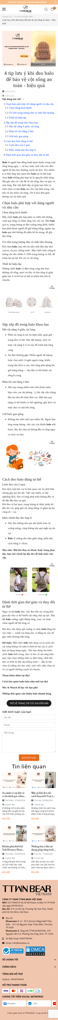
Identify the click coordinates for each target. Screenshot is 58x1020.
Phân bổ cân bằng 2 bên (21, 131)
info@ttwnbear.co (20, 943)
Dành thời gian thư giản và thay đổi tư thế (27, 154)
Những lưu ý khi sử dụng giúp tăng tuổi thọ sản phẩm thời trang (42, 848)
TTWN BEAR (29, 1013)
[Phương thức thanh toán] (21, 991)
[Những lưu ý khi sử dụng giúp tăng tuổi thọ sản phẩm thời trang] (43, 833)
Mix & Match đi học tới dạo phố (20, 687)
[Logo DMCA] (35, 951)
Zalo (35, 1003)
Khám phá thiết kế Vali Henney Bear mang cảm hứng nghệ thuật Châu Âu (14, 848)
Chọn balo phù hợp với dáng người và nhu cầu (30, 104)
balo (23, 189)
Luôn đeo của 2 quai (19, 145)
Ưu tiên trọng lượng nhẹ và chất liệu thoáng (31, 112)
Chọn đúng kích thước (20, 107)
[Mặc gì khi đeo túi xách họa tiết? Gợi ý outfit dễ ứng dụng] (43, 780)
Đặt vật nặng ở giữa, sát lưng (24, 126)
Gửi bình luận (29, 757)
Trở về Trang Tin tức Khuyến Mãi (29, 703)
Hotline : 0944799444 (13, 979)
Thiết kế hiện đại (17, 117)
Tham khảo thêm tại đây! (16, 675)
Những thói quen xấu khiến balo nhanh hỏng (27, 693)
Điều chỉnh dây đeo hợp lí (22, 149)
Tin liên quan (29, 766)
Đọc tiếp (6, 818)
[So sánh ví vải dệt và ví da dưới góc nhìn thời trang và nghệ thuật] (14, 780)
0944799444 (26, 938)
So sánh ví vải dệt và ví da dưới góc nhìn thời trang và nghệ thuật (13, 794)
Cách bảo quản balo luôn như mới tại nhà (25, 681)
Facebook (11, 1003)
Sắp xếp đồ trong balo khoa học (22, 122)
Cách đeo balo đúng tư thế (19, 141)
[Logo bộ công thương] (12, 951)
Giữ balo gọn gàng (18, 136)
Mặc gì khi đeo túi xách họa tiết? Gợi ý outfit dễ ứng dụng (42, 794)
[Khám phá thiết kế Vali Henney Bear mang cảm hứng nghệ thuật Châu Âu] (14, 833)
